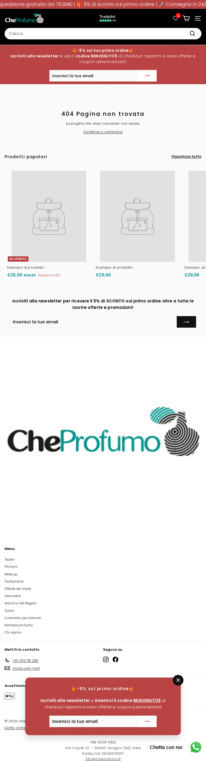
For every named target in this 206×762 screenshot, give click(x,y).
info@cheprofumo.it (103, 758)
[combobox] (103, 34)
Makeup (11, 574)
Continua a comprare (102, 131)
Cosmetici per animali (23, 618)
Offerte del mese (18, 588)
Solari (9, 610)
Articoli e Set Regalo (21, 603)
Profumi (11, 566)
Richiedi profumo (19, 625)
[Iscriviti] (147, 76)
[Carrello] (186, 18)
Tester (9, 559)
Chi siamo (13, 632)
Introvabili (13, 596)
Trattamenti (14, 581)
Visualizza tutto (186, 156)
